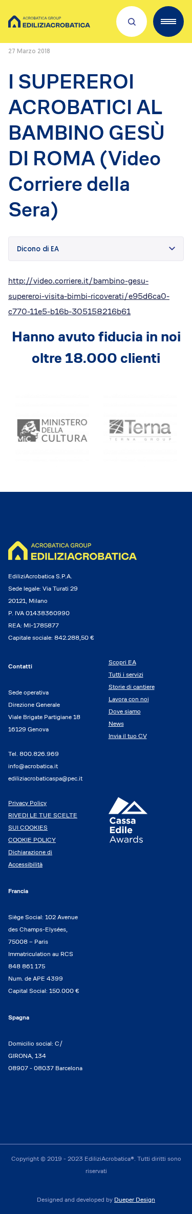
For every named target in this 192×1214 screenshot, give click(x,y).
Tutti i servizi (126, 674)
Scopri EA (122, 662)
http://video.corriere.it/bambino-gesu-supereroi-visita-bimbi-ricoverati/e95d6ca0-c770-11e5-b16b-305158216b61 (88, 296)
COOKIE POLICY (32, 839)
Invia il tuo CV (128, 736)
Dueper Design (134, 1199)
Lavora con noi (129, 699)
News (116, 723)
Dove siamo (125, 711)
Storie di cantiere (132, 686)
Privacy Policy (27, 803)
